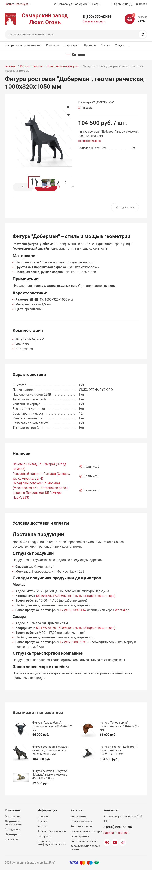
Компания (53, 45)
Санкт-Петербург (17, 4)
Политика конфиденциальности (52, 843)
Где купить (44, 836)
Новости (43, 816)
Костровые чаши (81, 826)
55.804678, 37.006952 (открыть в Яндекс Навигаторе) (75, 596)
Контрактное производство (23, 45)
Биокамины (78, 816)
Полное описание (89, 140)
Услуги (119, 45)
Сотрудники (12, 829)
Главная (10, 66)
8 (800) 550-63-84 (97, 16)
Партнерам (72, 45)
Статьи (105, 45)
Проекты (90, 45)
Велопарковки (79, 836)
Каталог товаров (31, 66)
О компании (12, 816)
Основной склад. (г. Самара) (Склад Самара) (39, 466)
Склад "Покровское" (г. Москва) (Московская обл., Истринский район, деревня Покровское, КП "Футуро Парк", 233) (40, 490)
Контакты (11, 839)
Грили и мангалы (81, 821)
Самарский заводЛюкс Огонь (45, 19)
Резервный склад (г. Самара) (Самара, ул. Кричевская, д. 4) (41, 476)
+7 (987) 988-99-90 (73, 642)
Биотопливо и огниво (84, 841)
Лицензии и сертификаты (13, 823)
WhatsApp (122, 610)
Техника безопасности (52, 831)
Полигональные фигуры (62, 66)
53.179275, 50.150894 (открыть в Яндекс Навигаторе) (75, 628)
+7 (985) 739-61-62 (73, 610)
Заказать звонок (94, 21)
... (130, 45)
